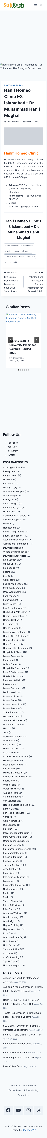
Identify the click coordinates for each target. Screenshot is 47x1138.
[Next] (36, 340)
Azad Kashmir (10, 869)
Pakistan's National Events (17, 849)
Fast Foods (9, 483)
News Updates (11, 748)
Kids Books (9, 568)
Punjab (6, 893)
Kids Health (9, 660)
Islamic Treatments (13, 656)
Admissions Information (15, 543)
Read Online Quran (13, 1066)
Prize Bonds (9, 909)
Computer (8, 953)
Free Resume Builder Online (17, 1043)
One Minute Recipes (13, 491)
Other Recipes (10, 495)
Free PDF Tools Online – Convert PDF (22, 1034)
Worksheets (9, 580)
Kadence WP (29, 1130)
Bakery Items (10, 471)
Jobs (5, 732)
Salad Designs (10, 503)
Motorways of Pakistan (15, 837)
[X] (38, 1110)
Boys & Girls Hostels (13, 672)
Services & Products (13, 813)
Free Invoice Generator (15, 1052)
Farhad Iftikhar (13, 122)
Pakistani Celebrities (14, 853)
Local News (9, 768)
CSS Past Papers (12, 519)
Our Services (9, 825)
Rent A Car (8, 808)
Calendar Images (12, 796)
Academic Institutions (14, 539)
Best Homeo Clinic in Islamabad (19, 246)
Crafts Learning (11, 957)
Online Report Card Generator (18, 1057)
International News (13, 764)
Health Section (11, 628)
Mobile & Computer (13, 772)
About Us (15, 1085)
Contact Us (23, 1095)
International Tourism (14, 877)
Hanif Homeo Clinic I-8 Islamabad (20, 256)
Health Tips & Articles (14, 636)
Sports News (10, 780)
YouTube (12, 446)
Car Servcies (9, 800)
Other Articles (10, 788)
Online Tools (9, 784)
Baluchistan (9, 873)
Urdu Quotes (10, 945)
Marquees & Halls (12, 680)
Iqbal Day (8, 933)
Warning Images (11, 821)
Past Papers (9, 596)
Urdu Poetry (9, 941)
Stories (6, 576)
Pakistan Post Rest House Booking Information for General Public (35, 282)
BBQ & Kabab (10, 475)
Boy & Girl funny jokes (14, 608)
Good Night (9, 921)
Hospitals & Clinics (13, 85)
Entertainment (10, 600)
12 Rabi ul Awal (11, 712)
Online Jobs (9, 740)
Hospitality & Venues (14, 668)
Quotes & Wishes (12, 913)
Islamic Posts (10, 708)
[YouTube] (18, 1110)
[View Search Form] (41, 5)
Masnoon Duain (11, 724)
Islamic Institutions (12, 704)
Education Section (12, 535)
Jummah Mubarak (12, 720)
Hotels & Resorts (12, 676)
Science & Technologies (15, 776)
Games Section (11, 620)
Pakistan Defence (12, 845)
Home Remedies (11, 644)
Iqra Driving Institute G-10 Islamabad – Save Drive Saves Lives (11, 282)
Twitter (11, 455)
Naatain (7, 728)
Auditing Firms (10, 792)
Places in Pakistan (12, 857)
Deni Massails (10, 692)
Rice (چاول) (8, 499)
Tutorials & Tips (11, 949)
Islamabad (8, 881)
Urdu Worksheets (12, 592)
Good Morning (10, 917)
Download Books (12, 547)
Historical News (11, 760)
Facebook (13, 442)
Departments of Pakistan (16, 833)
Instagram (13, 450)
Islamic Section (11, 688)
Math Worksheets (12, 588)
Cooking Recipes (11, 467)
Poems (6, 572)
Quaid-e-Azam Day (13, 937)
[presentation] (23, 324)
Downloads (9, 511)
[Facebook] (8, 1110)
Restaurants (9, 684)
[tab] (18, 370)
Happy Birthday (11, 925)
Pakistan (7, 829)
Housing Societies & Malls (16, 805)
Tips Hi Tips (9, 961)
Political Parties (11, 861)
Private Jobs (9, 744)
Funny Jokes (9, 604)
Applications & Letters (14, 515)
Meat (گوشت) (10, 487)
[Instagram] (28, 1110)
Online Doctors (11, 664)
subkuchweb (11, 262)
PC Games (8, 624)
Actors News (10, 752)
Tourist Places (10, 901)
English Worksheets (13, 584)
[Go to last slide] (10, 340)
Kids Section (9, 559)
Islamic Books (10, 700)
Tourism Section (11, 865)
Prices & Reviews (12, 905)
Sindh (6, 897)
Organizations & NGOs (15, 841)
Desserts (8, 479)
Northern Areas (11, 889)
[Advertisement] (23, 38)
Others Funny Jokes (13, 616)
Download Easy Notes (14, 555)
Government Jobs (12, 736)
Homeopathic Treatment (16, 648)
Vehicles (7, 816)
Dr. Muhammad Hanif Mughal (18, 251)
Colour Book (9, 564)
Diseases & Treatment (14, 632)
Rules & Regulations (13, 531)
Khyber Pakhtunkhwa (14, 885)
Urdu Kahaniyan (11, 965)
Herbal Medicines (12, 640)
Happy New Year (12, 929)
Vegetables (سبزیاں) (13, 507)
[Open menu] (35, 5)
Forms (6, 523)
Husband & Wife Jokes (15, 612)
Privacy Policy (31, 1090)
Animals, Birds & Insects (15, 756)
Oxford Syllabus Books (15, 551)
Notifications (9, 527)
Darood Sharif (10, 716)
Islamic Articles (11, 696)
